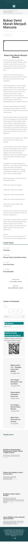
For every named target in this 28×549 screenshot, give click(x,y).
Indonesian (9, 326)
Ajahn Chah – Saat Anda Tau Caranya (15, 419)
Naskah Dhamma (21, 31)
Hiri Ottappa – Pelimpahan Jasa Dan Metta (16, 382)
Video (5, 502)
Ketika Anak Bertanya (8, 500)
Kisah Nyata (6, 455)
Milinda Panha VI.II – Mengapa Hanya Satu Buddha (16, 368)
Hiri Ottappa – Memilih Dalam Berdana (15, 407)
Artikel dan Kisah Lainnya (9, 31)
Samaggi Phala (14, 2)
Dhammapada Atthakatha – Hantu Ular (15, 394)
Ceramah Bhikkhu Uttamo (9, 477)
